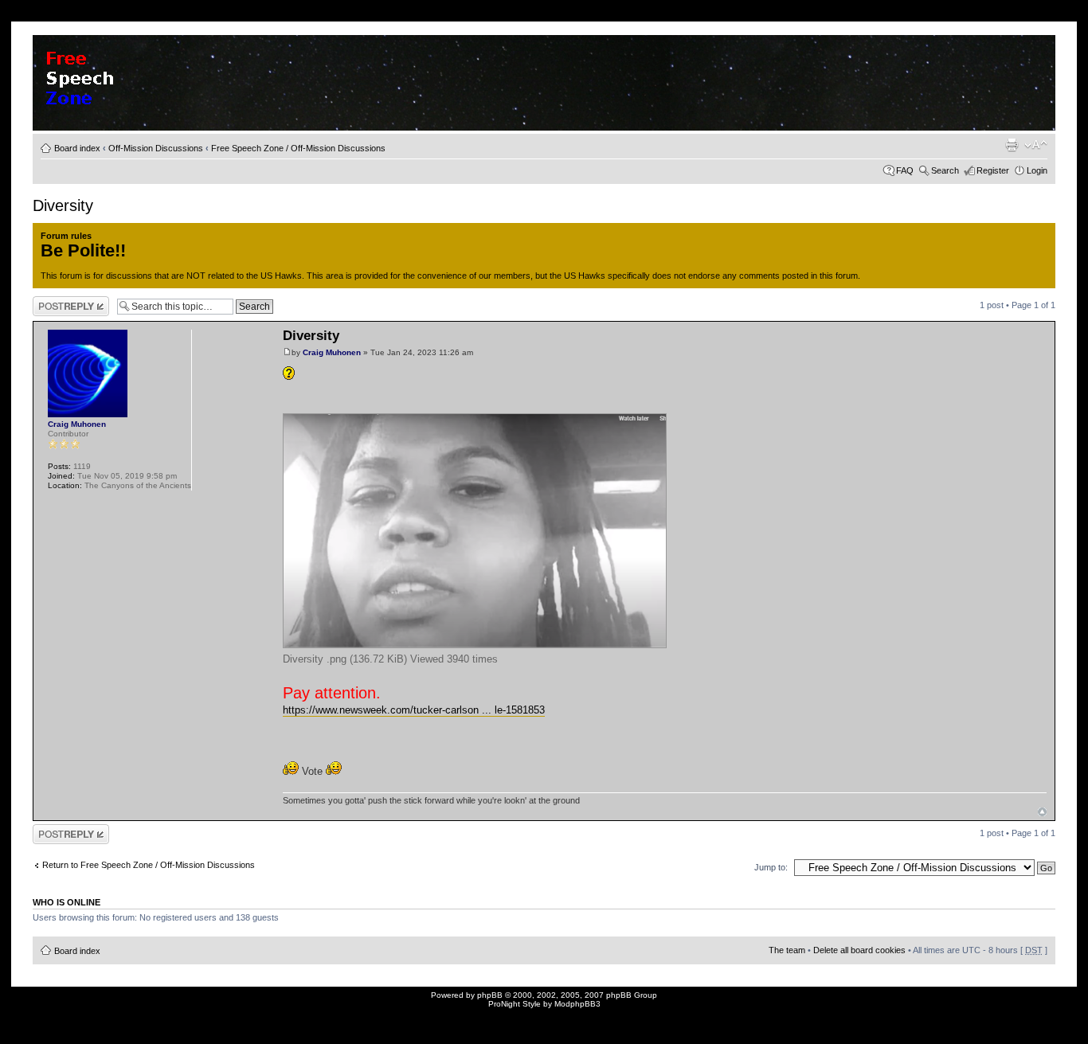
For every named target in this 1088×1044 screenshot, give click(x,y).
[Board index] (103, 75)
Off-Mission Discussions (155, 148)
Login (1037, 170)
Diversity (63, 205)
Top (1042, 811)
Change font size (1035, 145)
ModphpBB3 (577, 1003)
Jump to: (771, 867)
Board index (77, 148)
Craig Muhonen (332, 352)
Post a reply (56, 301)
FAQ (905, 170)
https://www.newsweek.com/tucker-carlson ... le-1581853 (414, 710)
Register (992, 170)
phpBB (490, 995)
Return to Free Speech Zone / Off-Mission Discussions (148, 865)
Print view (1011, 145)
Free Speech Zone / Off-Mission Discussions (298, 148)
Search (945, 170)
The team (787, 950)
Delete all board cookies (859, 950)
